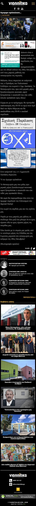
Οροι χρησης (18, 492)
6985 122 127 (17, 480)
